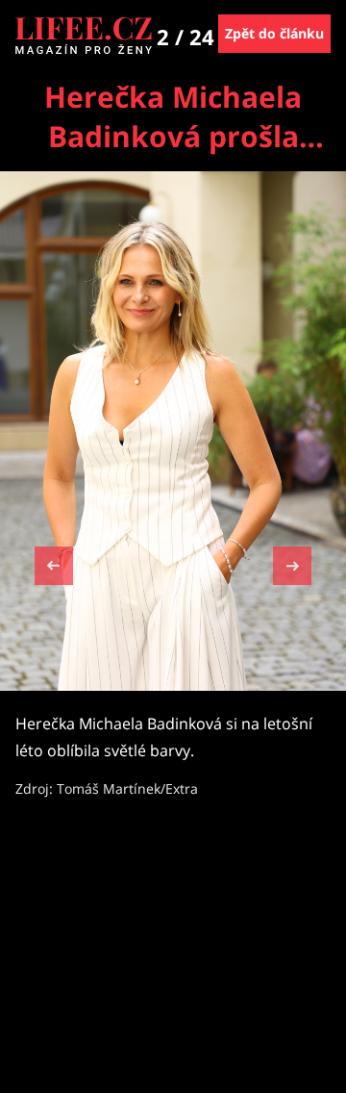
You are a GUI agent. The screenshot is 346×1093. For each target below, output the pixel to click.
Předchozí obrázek (54, 568)
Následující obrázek (292, 563)
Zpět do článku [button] (274, 33)
